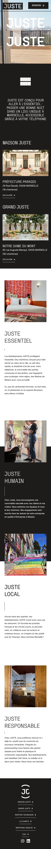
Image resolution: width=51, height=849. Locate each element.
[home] (13, 5)
